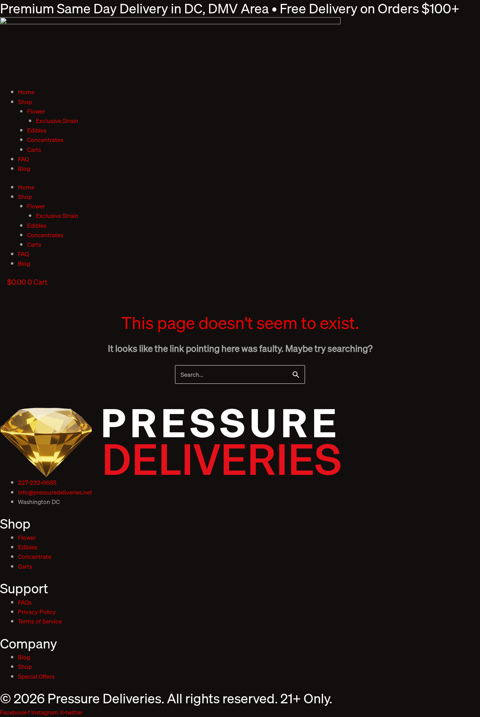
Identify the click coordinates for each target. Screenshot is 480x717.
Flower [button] (36, 111)
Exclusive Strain (57, 120)
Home (26, 92)
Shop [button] (25, 101)
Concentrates (45, 139)
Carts (34, 149)
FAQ (23, 159)
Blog (24, 168)
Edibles (36, 130)
